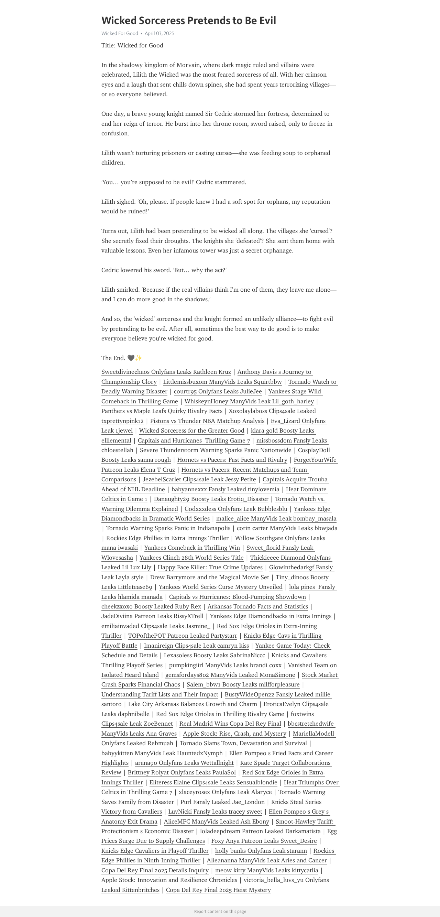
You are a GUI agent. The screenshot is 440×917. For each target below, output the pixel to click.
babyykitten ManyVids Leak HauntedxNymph (162, 753)
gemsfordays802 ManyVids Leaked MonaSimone (230, 675)
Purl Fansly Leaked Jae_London (222, 802)
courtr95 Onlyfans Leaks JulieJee (218, 391)
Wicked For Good (119, 33)
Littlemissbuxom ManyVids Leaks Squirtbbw (222, 381)
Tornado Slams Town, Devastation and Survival (243, 743)
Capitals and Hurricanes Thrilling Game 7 (194, 440)
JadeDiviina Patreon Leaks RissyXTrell (152, 616)
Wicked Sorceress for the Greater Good (191, 430)
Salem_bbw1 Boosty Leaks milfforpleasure (243, 684)
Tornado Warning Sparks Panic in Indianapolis (168, 528)
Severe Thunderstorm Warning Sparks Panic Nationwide (216, 450)
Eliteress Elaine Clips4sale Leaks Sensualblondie (213, 782)
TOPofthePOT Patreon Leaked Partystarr (182, 635)
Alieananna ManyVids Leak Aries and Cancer (267, 860)
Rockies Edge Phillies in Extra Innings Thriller (167, 538)
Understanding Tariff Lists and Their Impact (159, 694)
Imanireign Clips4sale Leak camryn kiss (196, 645)
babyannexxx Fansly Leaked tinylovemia (225, 489)
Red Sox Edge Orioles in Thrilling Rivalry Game (220, 714)
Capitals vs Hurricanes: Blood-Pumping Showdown (237, 597)
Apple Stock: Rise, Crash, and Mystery (234, 733)
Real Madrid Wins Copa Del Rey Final (230, 723)
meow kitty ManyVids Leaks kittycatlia (266, 870)
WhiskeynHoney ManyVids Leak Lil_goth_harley (249, 401)
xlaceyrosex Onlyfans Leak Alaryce (225, 792)
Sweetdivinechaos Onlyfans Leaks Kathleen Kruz (166, 372)
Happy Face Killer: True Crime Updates (210, 567)
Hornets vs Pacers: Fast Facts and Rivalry (232, 459)
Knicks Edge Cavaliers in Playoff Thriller (155, 850)
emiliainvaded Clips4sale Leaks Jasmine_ (155, 626)
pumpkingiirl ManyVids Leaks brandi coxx (225, 665)
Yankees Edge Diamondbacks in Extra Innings (270, 616)
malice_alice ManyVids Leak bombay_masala (276, 518)
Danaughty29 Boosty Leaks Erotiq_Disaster (211, 499)
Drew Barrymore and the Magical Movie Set (209, 577)
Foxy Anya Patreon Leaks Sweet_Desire (264, 841)
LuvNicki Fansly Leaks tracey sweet (215, 811)
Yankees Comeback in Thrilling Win (192, 547)
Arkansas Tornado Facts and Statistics (258, 606)
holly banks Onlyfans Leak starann (261, 850)
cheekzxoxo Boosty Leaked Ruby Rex (151, 606)
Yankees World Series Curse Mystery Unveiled (221, 587)
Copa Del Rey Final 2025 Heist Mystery (218, 890)
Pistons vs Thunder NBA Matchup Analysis (207, 421)
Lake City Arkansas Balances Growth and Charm (192, 704)
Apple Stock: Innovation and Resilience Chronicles (169, 880)
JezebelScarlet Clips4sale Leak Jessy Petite (199, 479)
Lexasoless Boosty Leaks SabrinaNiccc (214, 655)
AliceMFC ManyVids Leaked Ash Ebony (216, 821)
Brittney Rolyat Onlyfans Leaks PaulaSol (182, 772)
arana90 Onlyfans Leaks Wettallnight (184, 763)
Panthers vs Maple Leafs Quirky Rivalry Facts (161, 411)
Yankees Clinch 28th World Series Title (192, 557)
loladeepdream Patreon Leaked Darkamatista (260, 831)
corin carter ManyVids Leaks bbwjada (287, 528)
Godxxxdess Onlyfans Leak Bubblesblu (236, 509)
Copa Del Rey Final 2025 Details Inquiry (155, 870)
